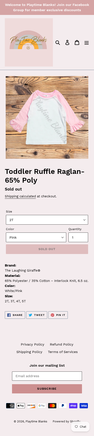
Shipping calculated (20, 196)
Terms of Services (63, 352)
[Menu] (86, 42)
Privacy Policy (32, 344)
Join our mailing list (47, 365)
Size (9, 211)
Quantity (74, 229)
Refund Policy (61, 344)
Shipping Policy (29, 352)
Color (10, 229)
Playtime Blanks (36, 421)
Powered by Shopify (66, 421)
